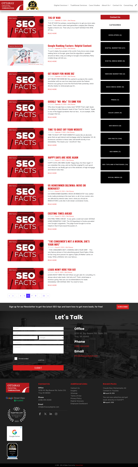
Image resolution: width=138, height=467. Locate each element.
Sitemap (74, 393)
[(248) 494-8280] (136, 5)
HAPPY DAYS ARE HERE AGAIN (63, 157)
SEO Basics (114, 126)
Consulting (128, 5)
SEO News (114, 151)
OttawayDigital (79, 465)
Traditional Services (78, 5)
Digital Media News (113, 61)
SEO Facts (112, 138)
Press (113, 100)
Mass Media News (113, 87)
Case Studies (94, 5)
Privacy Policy (76, 398)
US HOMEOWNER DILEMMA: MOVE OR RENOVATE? (67, 186)
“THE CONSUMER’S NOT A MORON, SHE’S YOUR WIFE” (69, 242)
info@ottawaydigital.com (86, 356)
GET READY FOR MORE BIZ (61, 73)
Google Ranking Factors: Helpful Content (70, 46)
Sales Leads (113, 112)
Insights (74, 391)
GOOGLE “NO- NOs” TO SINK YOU (64, 101)
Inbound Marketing (113, 74)
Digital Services (60, 5)
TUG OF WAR (54, 18)
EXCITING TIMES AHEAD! (60, 213)
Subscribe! (123, 307)
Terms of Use (76, 396)
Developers (114, 35)
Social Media (114, 177)
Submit (38, 367)
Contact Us (117, 5)
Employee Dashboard (79, 403)
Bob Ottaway (71, 20)
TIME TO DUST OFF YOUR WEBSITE (65, 129)
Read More (52, 33)
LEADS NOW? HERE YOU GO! (62, 269)
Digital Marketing (113, 48)
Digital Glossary (77, 401)
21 (44, 296)
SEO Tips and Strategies (113, 164)
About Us (106, 5)
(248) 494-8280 (81, 346)
